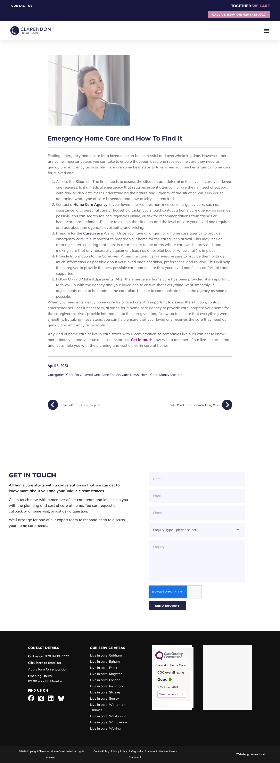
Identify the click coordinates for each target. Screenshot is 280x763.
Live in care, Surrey (104, 698)
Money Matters (170, 375)
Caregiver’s (93, 233)
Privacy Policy (119, 751)
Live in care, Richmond (107, 686)
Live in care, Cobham (106, 655)
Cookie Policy (101, 751)
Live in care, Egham (105, 661)
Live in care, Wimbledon (108, 722)
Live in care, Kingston (106, 674)
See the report (169, 694)
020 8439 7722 (48, 656)
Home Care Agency (90, 204)
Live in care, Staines (105, 692)
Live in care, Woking (105, 728)
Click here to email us (44, 663)
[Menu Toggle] (267, 30)
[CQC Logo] (169, 659)
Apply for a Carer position (47, 669)
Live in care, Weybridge (108, 716)
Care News (130, 375)
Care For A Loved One (83, 375)
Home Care (149, 375)
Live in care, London (105, 680)
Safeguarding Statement (143, 751)
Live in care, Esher (103, 668)
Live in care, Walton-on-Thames (108, 707)
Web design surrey (247, 754)
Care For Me (110, 375)
